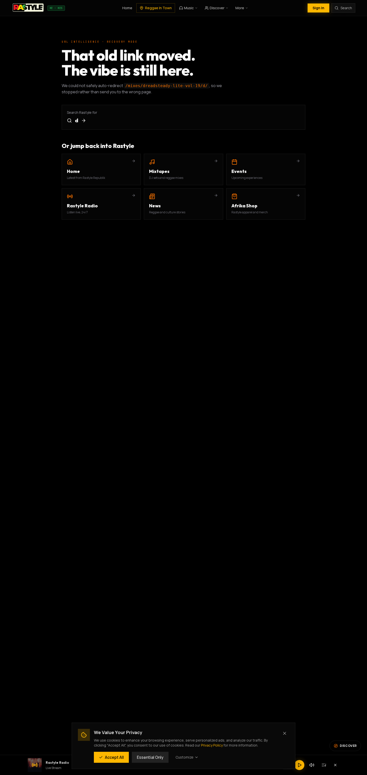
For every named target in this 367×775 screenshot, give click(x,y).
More (239, 7)
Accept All (114, 757)
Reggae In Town (158, 7)
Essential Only (150, 757)
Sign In (318, 7)
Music (189, 7)
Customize (184, 757)
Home (127, 7)
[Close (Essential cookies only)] (284, 733)
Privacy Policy (212, 745)
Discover (217, 7)
